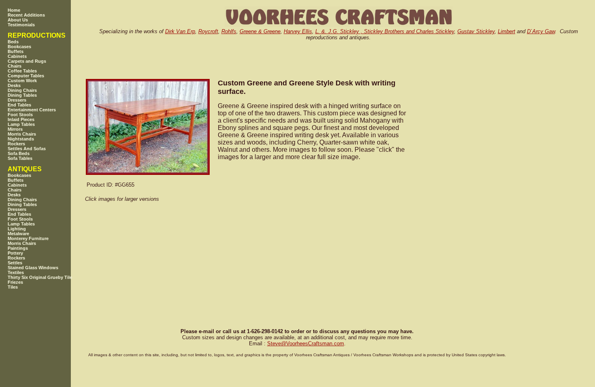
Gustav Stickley (476, 31)
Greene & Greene (260, 31)
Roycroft (208, 31)
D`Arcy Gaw (541, 31)
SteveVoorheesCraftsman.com (305, 343)
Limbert (506, 31)
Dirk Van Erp (180, 31)
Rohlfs (228, 31)
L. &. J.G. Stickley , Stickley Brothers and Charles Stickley (384, 31)
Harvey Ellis (298, 31)
